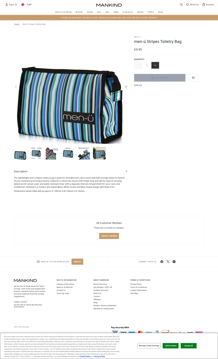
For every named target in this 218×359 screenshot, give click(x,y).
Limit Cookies (170, 345)
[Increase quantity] (155, 65)
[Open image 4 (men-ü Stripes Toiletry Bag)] (67, 153)
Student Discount (101, 290)
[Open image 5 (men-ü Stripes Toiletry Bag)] (83, 153)
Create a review (109, 236)
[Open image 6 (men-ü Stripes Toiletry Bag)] (99, 153)
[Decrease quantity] (138, 65)
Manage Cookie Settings (149, 345)
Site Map (134, 293)
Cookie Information (138, 290)
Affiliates (97, 299)
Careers (97, 296)
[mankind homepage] (109, 5)
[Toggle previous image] (16, 87)
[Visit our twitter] (168, 262)
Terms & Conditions (138, 287)
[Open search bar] (181, 4)
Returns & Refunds (65, 287)
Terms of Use (99, 356)
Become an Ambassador (104, 308)
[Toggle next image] (126, 87)
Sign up (77, 261)
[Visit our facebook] (162, 262)
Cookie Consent (20, 302)
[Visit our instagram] (174, 262)
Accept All (189, 345)
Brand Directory (100, 284)
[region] (109, 346)
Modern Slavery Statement (105, 305)
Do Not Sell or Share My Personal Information (28, 306)
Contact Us (61, 290)
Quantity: (139, 59)
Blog (95, 302)
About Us (97, 293)
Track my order (63, 293)
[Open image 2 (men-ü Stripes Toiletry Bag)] (36, 153)
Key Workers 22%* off (103, 287)
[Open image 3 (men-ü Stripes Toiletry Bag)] (52, 153)
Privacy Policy (136, 284)
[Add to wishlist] (193, 78)
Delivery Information (65, 284)
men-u (137, 37)
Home (16, 24)
